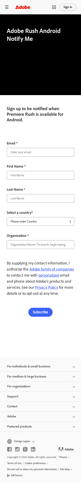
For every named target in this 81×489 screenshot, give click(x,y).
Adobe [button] (11, 416)
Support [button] (12, 396)
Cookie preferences (35, 463)
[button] (54, 7)
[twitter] (25, 449)
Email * (12, 143)
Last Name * (16, 189)
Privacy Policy (46, 287)
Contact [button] (12, 406)
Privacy (63, 457)
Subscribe (40, 312)
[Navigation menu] (7, 7)
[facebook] (9, 449)
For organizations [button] (18, 386)
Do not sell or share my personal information (32, 469)
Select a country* (20, 212)
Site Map (65, 469)
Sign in (67, 7)
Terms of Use (14, 463)
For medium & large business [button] (26, 376)
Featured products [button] (19, 426)
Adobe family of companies (51, 269)
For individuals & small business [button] (28, 366)
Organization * (18, 236)
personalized (48, 275)
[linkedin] (33, 449)
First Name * (16, 166)
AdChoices (16, 475)
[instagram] (17, 449)
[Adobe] (23, 7)
